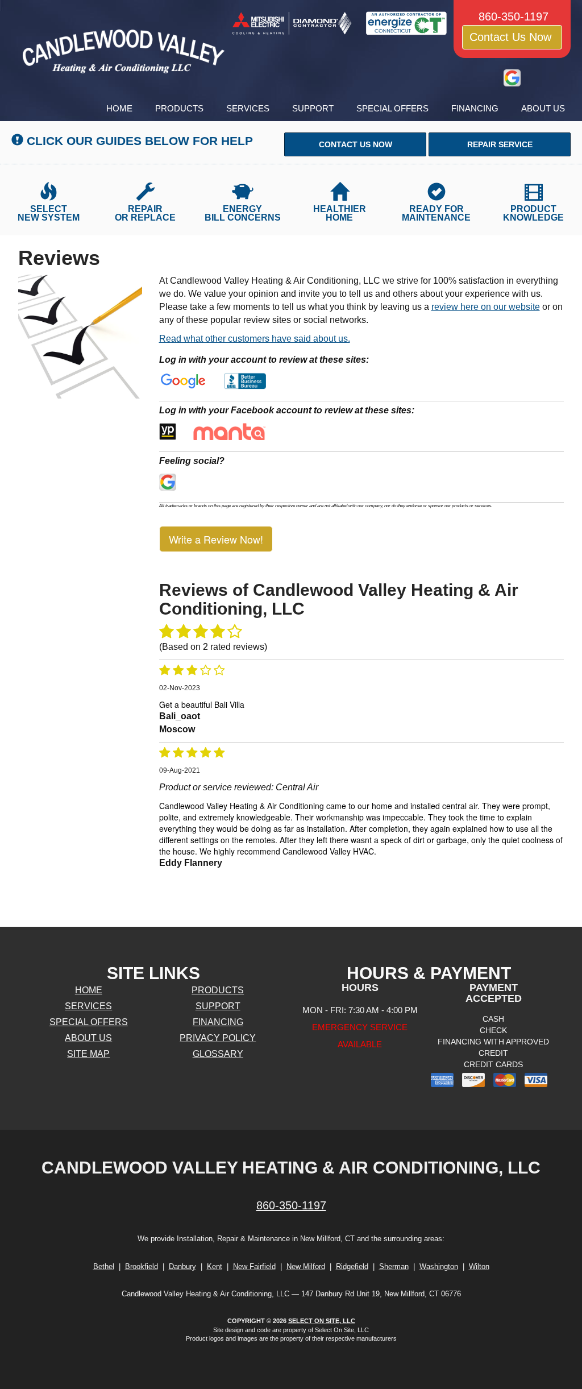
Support (313, 108)
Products (179, 108)
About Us (543, 108)
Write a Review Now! (216, 539)
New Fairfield (254, 1266)
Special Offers (392, 108)
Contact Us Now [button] (512, 37)
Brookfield (141, 1266)
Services (247, 108)
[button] (355, 144)
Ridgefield (352, 1266)
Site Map (88, 1054)
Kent (214, 1266)
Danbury (182, 1266)
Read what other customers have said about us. (254, 338)
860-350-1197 (291, 1205)
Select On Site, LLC (321, 1320)
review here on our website (485, 307)
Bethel (103, 1266)
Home (119, 108)
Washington (438, 1266)
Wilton (479, 1266)
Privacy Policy (218, 1038)
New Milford (305, 1266)
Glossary (218, 1054)
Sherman (394, 1266)
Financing (474, 108)
